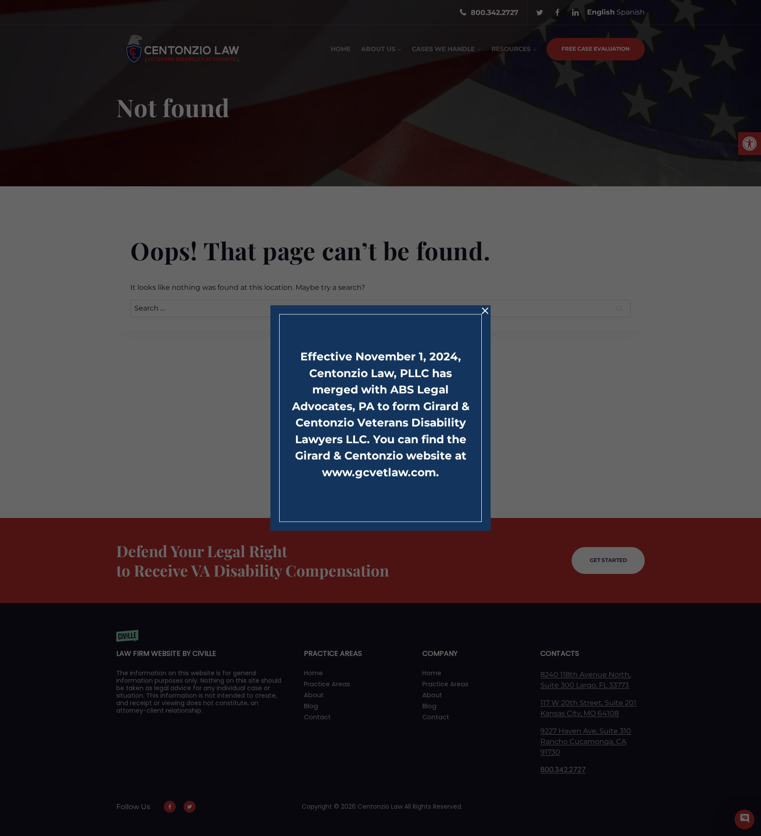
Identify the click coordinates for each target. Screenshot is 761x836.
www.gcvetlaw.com (379, 472)
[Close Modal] (485, 310)
